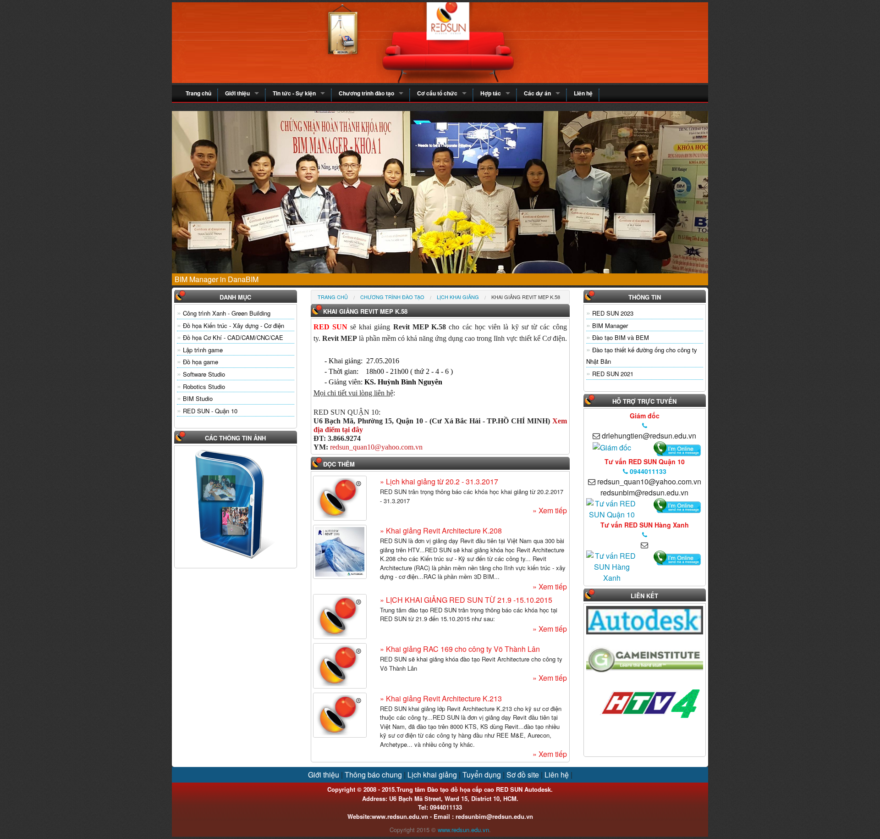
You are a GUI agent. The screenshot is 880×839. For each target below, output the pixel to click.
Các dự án (537, 93)
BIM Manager (610, 325)
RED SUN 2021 (612, 373)
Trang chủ (198, 93)
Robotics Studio (204, 386)
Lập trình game (203, 349)
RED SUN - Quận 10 (210, 410)
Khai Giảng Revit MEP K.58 (525, 296)
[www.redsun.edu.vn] (440, 41)
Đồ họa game (200, 361)
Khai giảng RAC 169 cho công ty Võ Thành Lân (462, 649)
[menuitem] (333, 297)
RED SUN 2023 (612, 313)
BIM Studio (198, 398)
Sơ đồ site (522, 774)
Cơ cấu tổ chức (437, 93)
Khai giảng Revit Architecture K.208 (443, 530)
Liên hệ (583, 93)
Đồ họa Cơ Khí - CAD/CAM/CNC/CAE (233, 337)
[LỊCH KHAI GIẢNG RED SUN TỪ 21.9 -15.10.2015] (340, 617)
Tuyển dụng (481, 774)
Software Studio (204, 374)
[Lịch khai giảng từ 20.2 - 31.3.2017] (340, 498)
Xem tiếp (552, 510)
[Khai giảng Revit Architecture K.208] (340, 551)
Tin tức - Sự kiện (294, 93)
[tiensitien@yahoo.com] (612, 446)
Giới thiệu (237, 93)
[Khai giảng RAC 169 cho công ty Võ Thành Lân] (340, 666)
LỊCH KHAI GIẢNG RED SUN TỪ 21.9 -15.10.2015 (468, 600)
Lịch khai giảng (458, 296)
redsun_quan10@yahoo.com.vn (376, 447)
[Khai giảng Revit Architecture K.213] (340, 715)
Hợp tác (490, 93)
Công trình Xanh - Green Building (226, 313)
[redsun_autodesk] (612, 566)
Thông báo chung (373, 774)
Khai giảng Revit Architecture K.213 (443, 698)
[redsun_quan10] (612, 508)
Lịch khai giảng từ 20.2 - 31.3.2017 (441, 481)
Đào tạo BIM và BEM (620, 337)
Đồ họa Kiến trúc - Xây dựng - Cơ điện (233, 325)
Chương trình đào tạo (366, 93)
